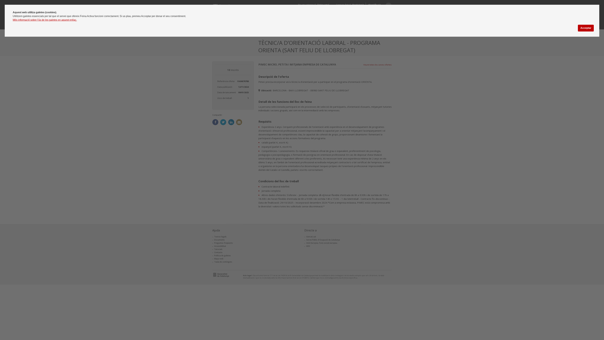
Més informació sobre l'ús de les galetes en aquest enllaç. (45, 20)
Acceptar (585, 28)
